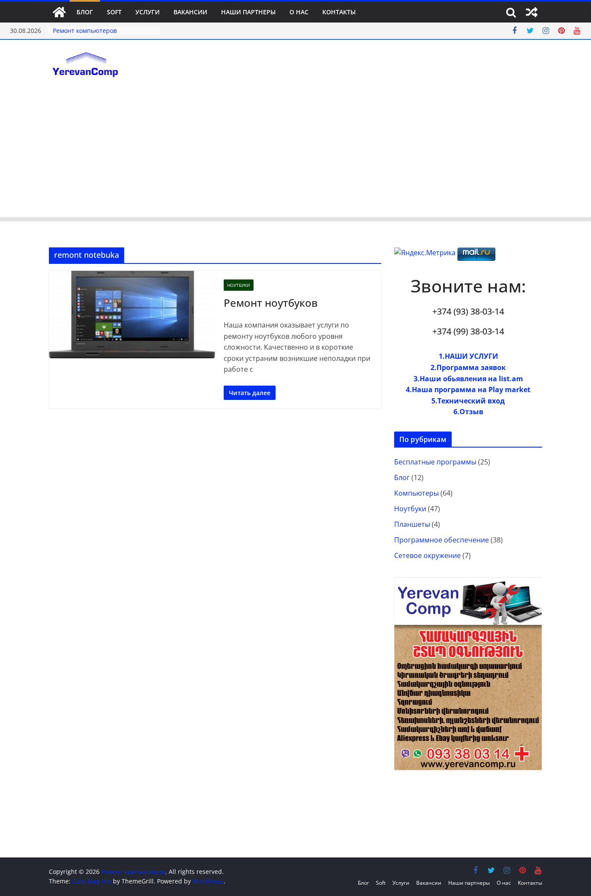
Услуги (147, 12)
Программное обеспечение (441, 540)
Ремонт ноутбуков (271, 302)
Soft (114, 12)
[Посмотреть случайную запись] (531, 12)
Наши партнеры (248, 12)
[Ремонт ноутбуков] (132, 314)
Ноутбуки (238, 285)
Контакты (339, 12)
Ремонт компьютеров (85, 30)
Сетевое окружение (427, 555)
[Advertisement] (295, 156)
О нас (298, 12)
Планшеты (412, 524)
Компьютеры (416, 493)
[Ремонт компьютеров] (59, 12)
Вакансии (190, 12)
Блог (85, 12)
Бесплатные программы (435, 462)
